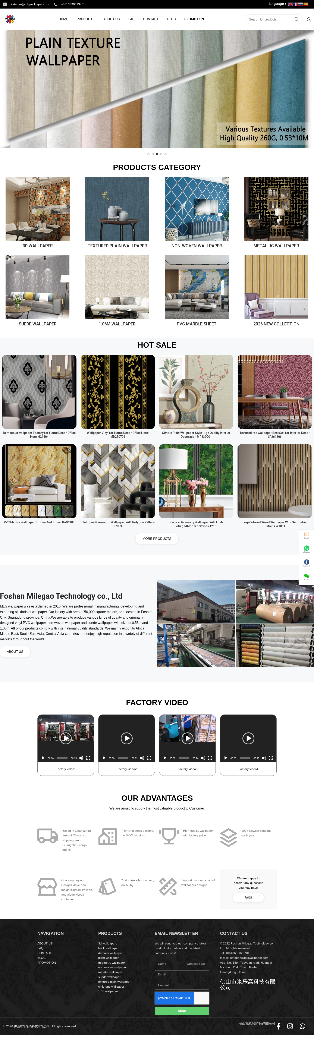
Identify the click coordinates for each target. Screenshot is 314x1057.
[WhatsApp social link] (304, 1026)
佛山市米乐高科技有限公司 (32, 1026)
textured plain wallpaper (114, 981)
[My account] (309, 19)
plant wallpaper (108, 957)
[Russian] (300, 4)
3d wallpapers (107, 943)
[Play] (43, 758)
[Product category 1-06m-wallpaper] (117, 292)
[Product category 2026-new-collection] (276, 292)
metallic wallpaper (110, 972)
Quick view (73, 361)
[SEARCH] (296, 19)
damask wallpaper (110, 953)
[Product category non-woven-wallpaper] (196, 214)
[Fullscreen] (88, 758)
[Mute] (81, 758)
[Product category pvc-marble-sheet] (196, 292)
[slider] (62, 758)
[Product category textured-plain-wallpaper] (117, 214)
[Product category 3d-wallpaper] (37, 214)
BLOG (41, 957)
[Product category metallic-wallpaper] (276, 214)
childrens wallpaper (111, 986)
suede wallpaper (109, 977)
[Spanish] (305, 4)
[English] (290, 4)
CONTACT (44, 953)
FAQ (40, 948)
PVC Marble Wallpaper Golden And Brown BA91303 (39, 522)
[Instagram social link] (292, 1026)
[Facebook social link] (280, 1026)
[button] (66, 738)
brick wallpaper (108, 948)
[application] (66, 738)
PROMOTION (46, 962)
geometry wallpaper (111, 962)
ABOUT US (45, 943)
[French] (295, 4)
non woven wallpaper (112, 967)
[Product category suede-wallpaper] (37, 292)
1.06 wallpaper (108, 991)
